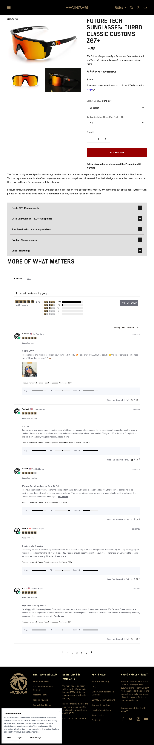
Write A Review (129, 303)
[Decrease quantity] (91, 138)
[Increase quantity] (105, 138)
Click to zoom (13, 19)
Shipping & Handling (101, 705)
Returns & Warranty (100, 681)
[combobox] (126, 327)
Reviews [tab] (18, 278)
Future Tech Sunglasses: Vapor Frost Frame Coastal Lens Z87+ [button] (64, 443)
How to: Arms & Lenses (102, 710)
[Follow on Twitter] (131, 719)
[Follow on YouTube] (146, 719)
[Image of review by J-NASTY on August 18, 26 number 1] (29, 369)
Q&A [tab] (29, 279)
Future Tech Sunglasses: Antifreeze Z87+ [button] (55, 383)
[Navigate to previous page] (62, 653)
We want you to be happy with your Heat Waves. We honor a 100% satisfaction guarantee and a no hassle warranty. (74, 692)
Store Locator (98, 715)
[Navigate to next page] (92, 653)
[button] (63, 302)
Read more (63, 437)
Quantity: (91, 131)
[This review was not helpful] (137, 399)
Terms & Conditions (42, 705)
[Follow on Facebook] (123, 719)
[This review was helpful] (132, 399)
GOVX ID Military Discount (103, 699)
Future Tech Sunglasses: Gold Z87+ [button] (52, 502)
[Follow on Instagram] (138, 719)
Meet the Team (40, 694)
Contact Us (96, 720)
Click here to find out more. (74, 718)
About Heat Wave (41, 681)
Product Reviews (40, 699)
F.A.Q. (94, 686)
